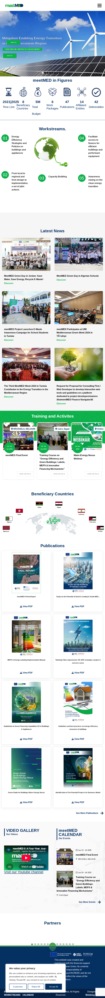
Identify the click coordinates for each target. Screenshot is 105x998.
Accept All (53, 987)
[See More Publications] (102, 813)
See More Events (87, 902)
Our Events (64, 838)
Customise (18, 987)
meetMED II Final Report (26, 597)
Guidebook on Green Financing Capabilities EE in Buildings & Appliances (26, 727)
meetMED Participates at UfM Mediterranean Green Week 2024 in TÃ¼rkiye (75, 332)
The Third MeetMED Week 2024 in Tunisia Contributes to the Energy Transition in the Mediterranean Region (26, 389)
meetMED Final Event (16, 455)
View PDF (27, 606)
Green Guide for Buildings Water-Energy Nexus (26, 793)
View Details (25, 474)
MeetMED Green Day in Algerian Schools (78, 276)
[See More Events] (99, 902)
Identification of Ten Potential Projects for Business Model (78, 793)
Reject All (36, 987)
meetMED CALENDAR (70, 832)
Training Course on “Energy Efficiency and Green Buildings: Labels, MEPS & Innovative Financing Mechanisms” (52, 462)
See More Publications (87, 813)
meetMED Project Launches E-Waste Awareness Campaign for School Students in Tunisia (26, 332)
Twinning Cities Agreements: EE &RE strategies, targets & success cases (78, 661)
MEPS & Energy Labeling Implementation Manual (26, 660)
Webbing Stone (93, 995)
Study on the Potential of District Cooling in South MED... (78, 597)
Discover (8, 283)
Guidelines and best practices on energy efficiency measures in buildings (78, 727)
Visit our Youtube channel (23, 872)
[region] (35, 978)
